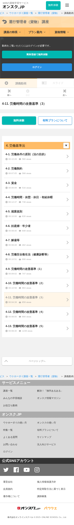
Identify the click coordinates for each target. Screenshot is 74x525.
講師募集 (42, 496)
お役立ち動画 (10, 405)
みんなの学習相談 (12, 398)
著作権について (11, 496)
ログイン (37, 67)
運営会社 (8, 481)
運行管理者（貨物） (29, 22)
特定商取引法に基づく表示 (51, 489)
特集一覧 (8, 430)
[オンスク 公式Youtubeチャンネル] (27, 470)
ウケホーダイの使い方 (15, 422)
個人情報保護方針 (46, 481)
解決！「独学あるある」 (50, 390)
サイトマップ (44, 437)
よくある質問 (10, 437)
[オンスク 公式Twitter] (6, 470)
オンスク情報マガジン (49, 398)
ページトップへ (37, 361)
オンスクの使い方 (46, 422)
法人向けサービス (46, 444)
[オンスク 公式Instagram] (37, 470)
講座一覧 (8, 390)
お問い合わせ (10, 444)
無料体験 (18, 120)
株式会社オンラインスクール (20, 517)
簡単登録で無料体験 (37, 54)
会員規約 (8, 489)
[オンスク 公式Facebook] (16, 470)
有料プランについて (55, 120)
